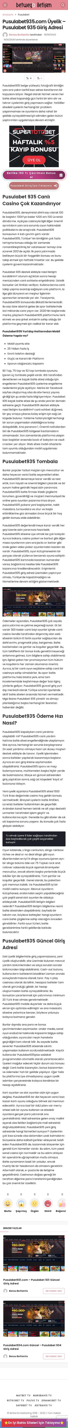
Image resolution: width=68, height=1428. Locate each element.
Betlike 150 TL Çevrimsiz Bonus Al (31, 175)
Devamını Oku (54, 1291)
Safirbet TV (24, 1405)
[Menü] (5, 5)
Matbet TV (23, 1395)
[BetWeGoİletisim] (34, 4)
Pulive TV (33, 1400)
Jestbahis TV (43, 1405)
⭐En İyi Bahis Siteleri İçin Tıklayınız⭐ (34, 1423)
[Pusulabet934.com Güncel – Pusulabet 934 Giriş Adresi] (34, 1319)
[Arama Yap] (63, 5)
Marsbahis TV (42, 1395)
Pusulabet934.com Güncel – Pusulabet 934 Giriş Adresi (32, 1347)
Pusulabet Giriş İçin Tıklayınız (31, 185)
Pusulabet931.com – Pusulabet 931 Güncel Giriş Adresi (31, 1282)
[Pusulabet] (34, 146)
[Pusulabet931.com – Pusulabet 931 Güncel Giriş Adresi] (34, 1253)
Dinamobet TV (51, 1400)
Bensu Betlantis (19, 34)
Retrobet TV (15, 1400)
